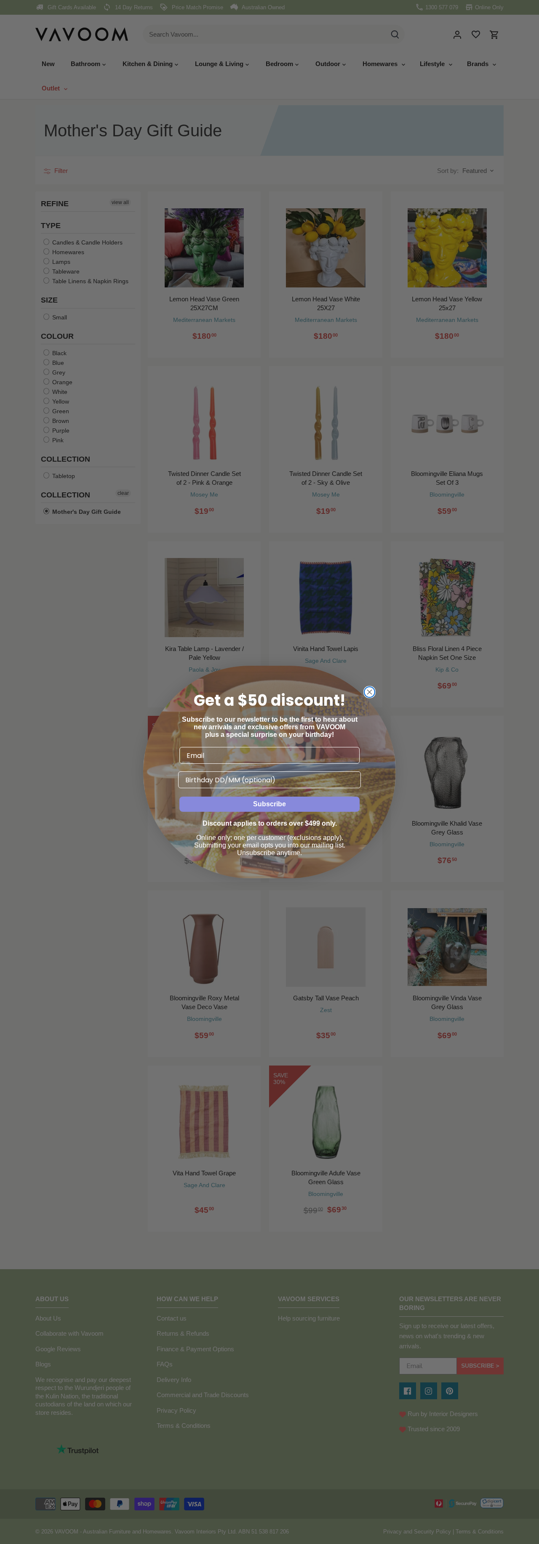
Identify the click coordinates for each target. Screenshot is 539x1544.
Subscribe (269, 804)
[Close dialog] (369, 692)
